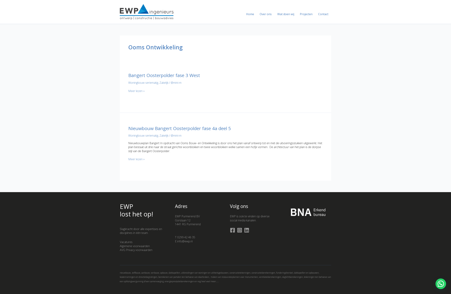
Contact (323, 14)
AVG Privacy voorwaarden (136, 250)
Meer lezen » (136, 91)
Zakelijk (163, 83)
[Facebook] (232, 230)
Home (250, 14)
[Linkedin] (246, 230)
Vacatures (126, 242)
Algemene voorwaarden (135, 246)
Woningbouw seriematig (143, 83)
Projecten (306, 14)
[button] (440, 283)
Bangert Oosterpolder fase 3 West (164, 75)
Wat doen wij (285, 14)
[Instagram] (239, 230)
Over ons (266, 14)
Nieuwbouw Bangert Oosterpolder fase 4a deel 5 (179, 128)
